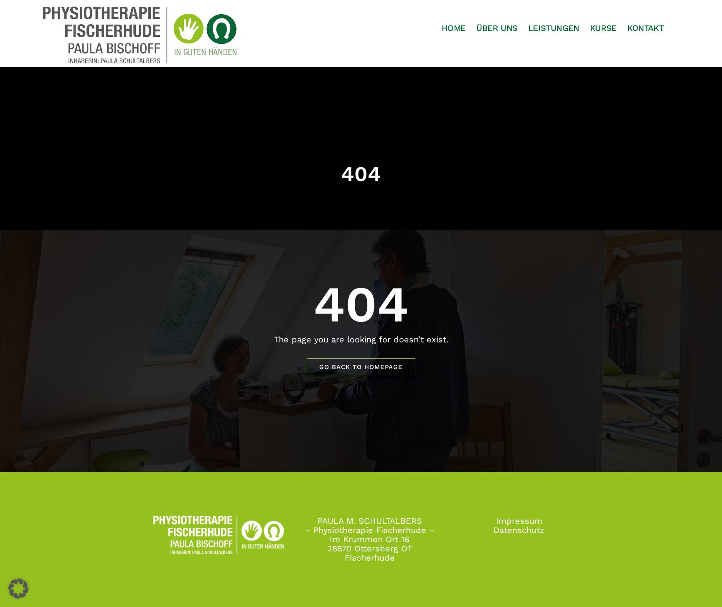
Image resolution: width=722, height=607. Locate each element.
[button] (18, 588)
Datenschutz (518, 530)
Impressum (519, 521)
